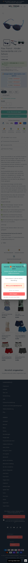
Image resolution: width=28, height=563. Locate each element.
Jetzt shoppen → (14, 294)
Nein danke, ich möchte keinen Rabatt (11, 297)
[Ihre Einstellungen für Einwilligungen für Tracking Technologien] (25, 560)
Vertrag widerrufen (14, 561)
